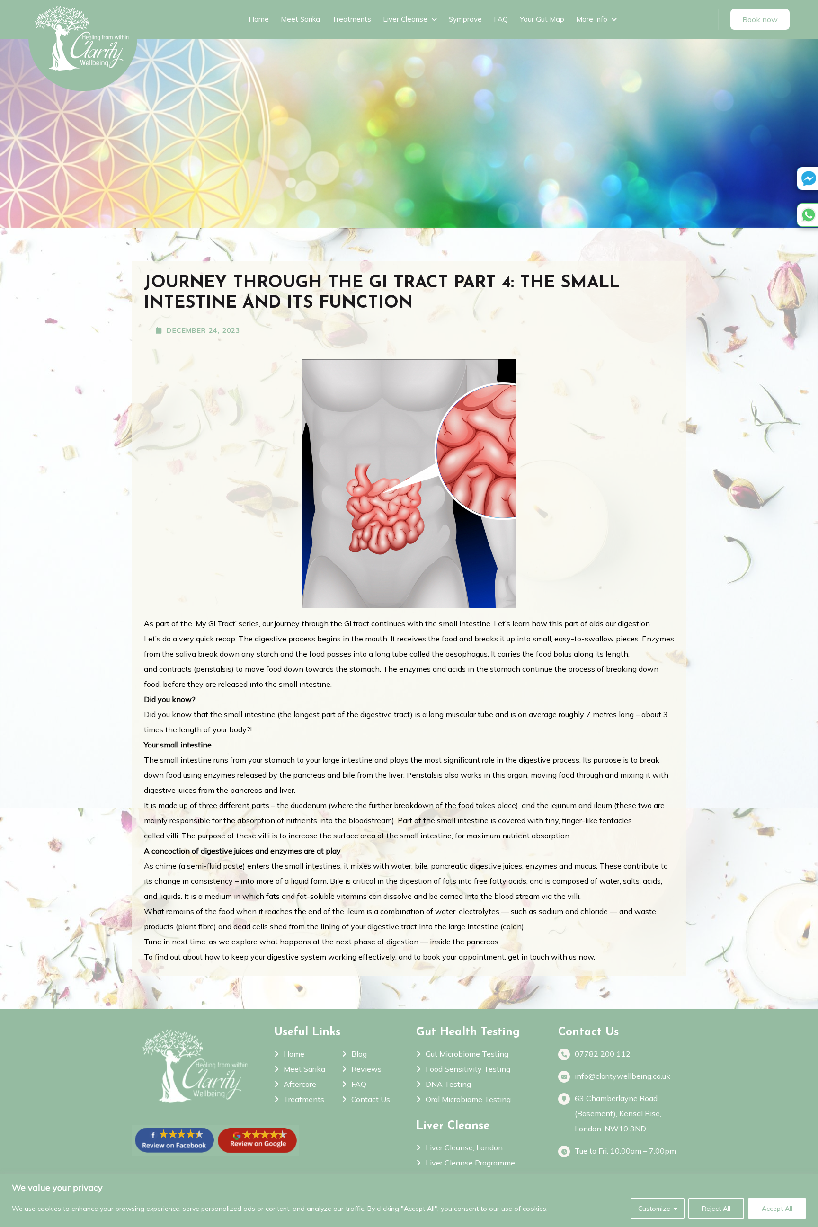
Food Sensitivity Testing (468, 1069)
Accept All (777, 1208)
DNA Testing (448, 1084)
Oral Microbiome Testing (468, 1099)
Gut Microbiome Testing (467, 1053)
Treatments (351, 19)
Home (259, 19)
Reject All (716, 1208)
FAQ (501, 19)
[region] (409, 1200)
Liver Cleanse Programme (470, 1162)
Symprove (465, 19)
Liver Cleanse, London (464, 1147)
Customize (654, 1208)
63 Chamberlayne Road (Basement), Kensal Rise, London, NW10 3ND (618, 1113)
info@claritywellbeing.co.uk (622, 1076)
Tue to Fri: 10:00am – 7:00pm (625, 1151)
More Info (591, 19)
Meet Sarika (300, 19)
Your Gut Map (542, 19)
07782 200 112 (603, 1053)
